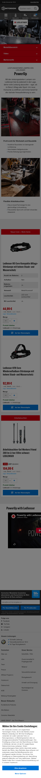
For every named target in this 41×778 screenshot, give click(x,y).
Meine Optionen (20, 773)
